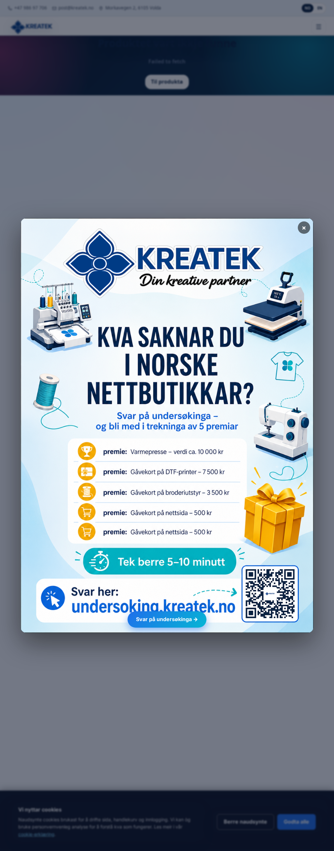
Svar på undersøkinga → (167, 619)
